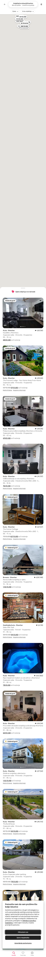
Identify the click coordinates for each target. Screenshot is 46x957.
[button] (7, 340)
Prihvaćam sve (23, 932)
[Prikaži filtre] (41, 4)
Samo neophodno (23, 938)
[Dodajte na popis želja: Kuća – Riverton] (40, 300)
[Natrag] (5, 4)
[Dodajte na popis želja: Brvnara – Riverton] (40, 547)
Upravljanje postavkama (23, 943)
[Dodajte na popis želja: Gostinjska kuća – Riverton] (40, 595)
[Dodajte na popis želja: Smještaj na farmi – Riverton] (40, 892)
